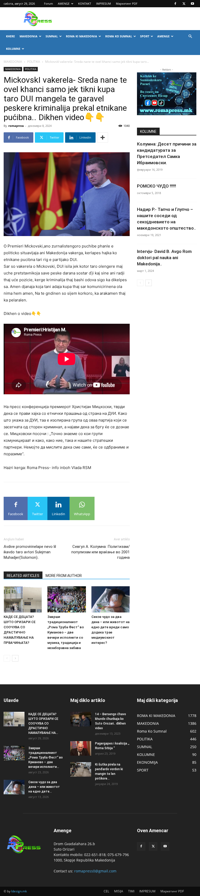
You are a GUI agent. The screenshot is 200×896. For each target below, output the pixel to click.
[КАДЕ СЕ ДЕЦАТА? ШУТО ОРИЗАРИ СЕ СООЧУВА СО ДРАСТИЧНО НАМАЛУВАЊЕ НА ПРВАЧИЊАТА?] (23, 599)
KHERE (10, 36)
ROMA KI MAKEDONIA (81, 36)
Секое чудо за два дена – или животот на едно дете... (44, 786)
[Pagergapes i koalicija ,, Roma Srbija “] (80, 748)
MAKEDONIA (29, 36)
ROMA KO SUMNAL (118, 36)
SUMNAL (52, 36)
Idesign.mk (19, 891)
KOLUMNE (13, 49)
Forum (48, 3)
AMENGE (64, 3)
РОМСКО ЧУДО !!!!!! (156, 186)
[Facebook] (175, 3)
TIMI (131, 891)
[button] (190, 36)
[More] (102, 137)
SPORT (144, 36)
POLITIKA (33, 61)
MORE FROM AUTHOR (64, 576)
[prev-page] (7, 658)
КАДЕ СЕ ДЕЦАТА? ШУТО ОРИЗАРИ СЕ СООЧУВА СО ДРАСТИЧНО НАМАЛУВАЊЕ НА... (43, 723)
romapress (16, 126)
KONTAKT (84, 3)
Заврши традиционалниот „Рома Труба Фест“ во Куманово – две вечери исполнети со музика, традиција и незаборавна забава (65, 632)
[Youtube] (192, 3)
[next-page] (15, 658)
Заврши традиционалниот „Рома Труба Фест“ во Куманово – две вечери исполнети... (45, 757)
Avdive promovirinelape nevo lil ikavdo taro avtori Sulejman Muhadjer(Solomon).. (30, 552)
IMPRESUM (103, 3)
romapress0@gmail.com (95, 871)
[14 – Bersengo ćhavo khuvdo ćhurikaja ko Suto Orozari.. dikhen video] (80, 719)
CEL (106, 891)
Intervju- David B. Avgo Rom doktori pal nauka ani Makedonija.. (164, 257)
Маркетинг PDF (127, 3)
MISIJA (118, 891)
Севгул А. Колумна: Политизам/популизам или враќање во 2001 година (100, 552)
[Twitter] (184, 3)
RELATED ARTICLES (23, 576)
